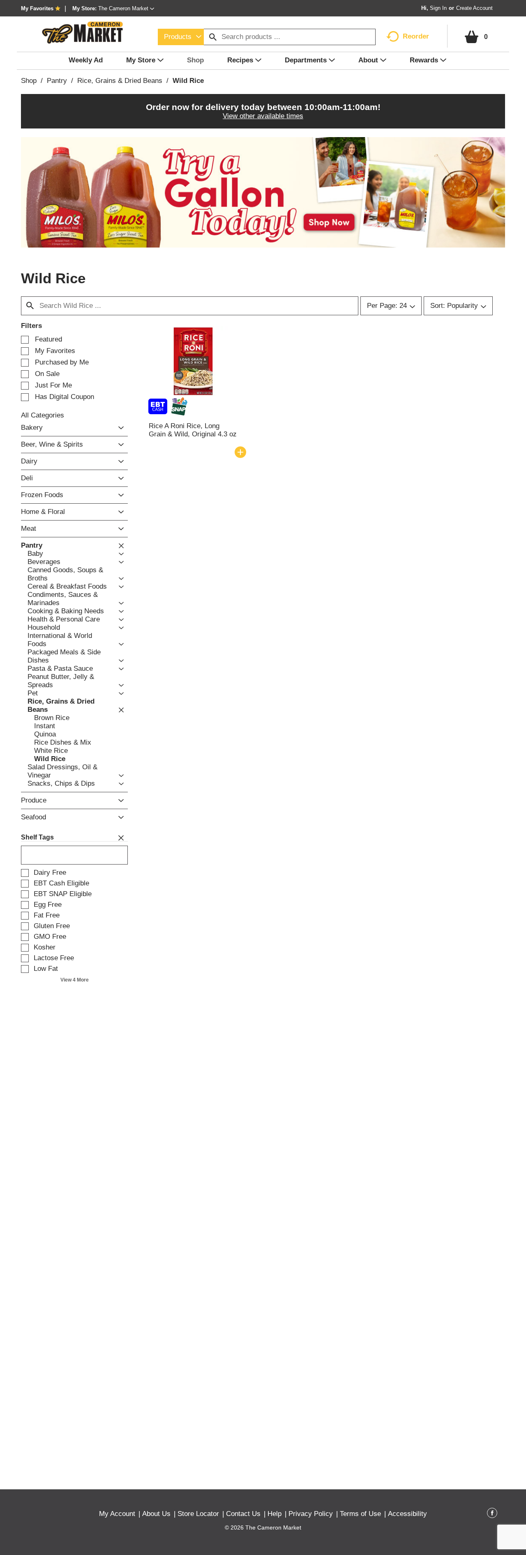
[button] (126, 8)
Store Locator (198, 1514)
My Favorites (37, 8)
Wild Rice (188, 81)
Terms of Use (360, 1514)
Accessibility (407, 1514)
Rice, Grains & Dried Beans (119, 81)
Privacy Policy (310, 1514)
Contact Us (243, 1514)
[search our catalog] (213, 37)
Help (274, 1514)
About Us (156, 1514)
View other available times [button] (263, 116)
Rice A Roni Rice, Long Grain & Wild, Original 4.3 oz (193, 430)
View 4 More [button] (74, 980)
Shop (29, 81)
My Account (117, 1514)
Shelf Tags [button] (37, 837)
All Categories (42, 415)
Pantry (57, 81)
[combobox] (181, 37)
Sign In (438, 8)
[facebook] (492, 1514)
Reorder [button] (416, 36)
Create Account (474, 8)
